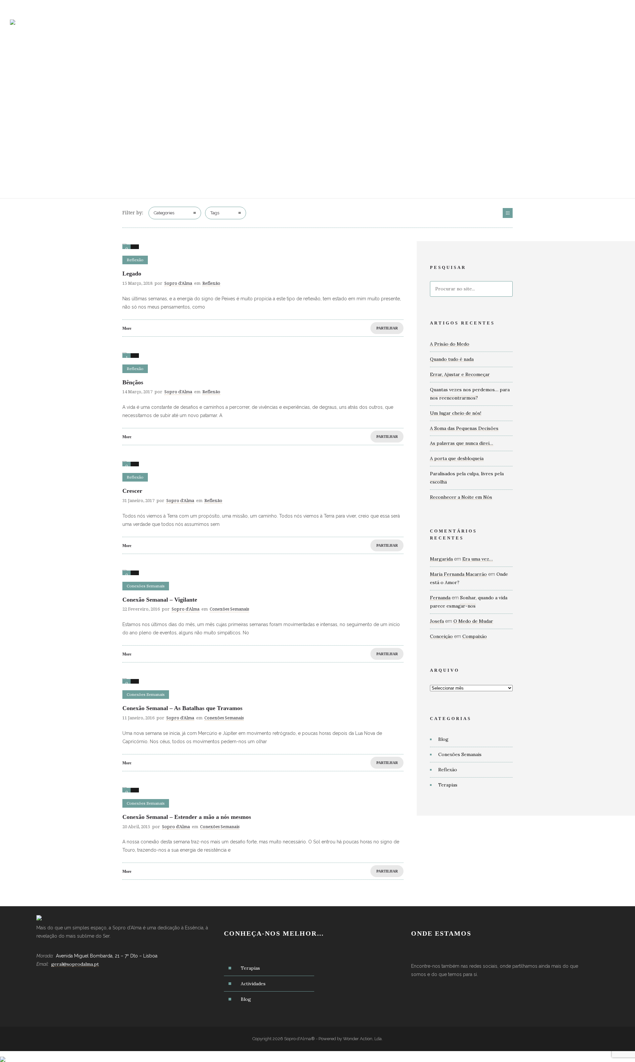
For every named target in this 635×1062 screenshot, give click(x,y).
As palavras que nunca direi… (461, 443)
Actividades (393, 26)
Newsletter (507, 26)
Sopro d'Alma (178, 283)
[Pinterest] (618, 7)
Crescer (132, 491)
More (126, 328)
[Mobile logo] (2, 1055)
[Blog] (508, 213)
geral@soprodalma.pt (40, 7)
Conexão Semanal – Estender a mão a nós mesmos (186, 817)
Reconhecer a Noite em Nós (461, 497)
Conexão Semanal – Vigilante (159, 599)
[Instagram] (603, 7)
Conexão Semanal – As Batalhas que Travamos (182, 708)
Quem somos (311, 26)
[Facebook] (588, 7)
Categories (164, 212)
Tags (214, 212)
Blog (429, 26)
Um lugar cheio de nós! (455, 413)
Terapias (352, 26)
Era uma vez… (477, 559)
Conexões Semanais (460, 754)
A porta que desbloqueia (457, 458)
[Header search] (617, 27)
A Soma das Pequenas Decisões (464, 428)
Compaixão (474, 636)
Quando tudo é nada (452, 359)
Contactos (463, 26)
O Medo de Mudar (473, 621)
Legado (131, 273)
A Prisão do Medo (449, 344)
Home (275, 26)
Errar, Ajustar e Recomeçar (460, 374)
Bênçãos (132, 382)
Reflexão (447, 770)
